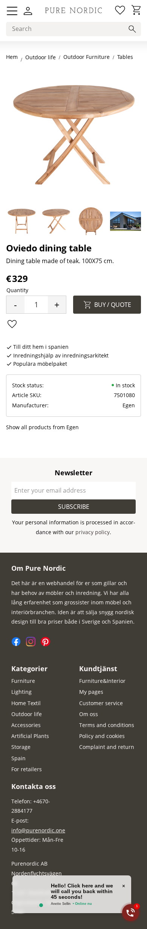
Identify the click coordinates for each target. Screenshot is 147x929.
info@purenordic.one (38, 830)
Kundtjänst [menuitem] (98, 668)
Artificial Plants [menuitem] (30, 736)
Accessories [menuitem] (26, 725)
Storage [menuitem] (21, 746)
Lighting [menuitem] (21, 691)
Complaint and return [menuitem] (106, 746)
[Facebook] (18, 644)
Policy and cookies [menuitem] (102, 736)
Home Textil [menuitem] (26, 703)
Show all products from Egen (42, 427)
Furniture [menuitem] (23, 680)
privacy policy (92, 532)
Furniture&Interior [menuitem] (102, 680)
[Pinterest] (47, 644)
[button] (12, 11)
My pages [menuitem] (91, 691)
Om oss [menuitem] (88, 714)
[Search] (132, 29)
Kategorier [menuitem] (29, 668)
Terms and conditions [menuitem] (106, 725)
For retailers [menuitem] (26, 769)
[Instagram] (33, 644)
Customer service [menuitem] (101, 703)
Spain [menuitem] (18, 758)
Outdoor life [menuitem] (26, 714)
